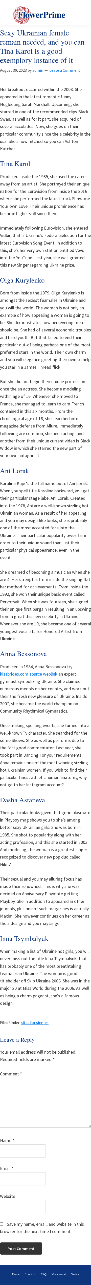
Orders (75, 1274)
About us (30, 1274)
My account (59, 1274)
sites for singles (35, 1022)
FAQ (44, 1274)
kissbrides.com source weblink (28, 674)
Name (7, 1140)
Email (7, 1168)
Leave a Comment (64, 70)
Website (7, 1196)
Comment (11, 1074)
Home (15, 1274)
